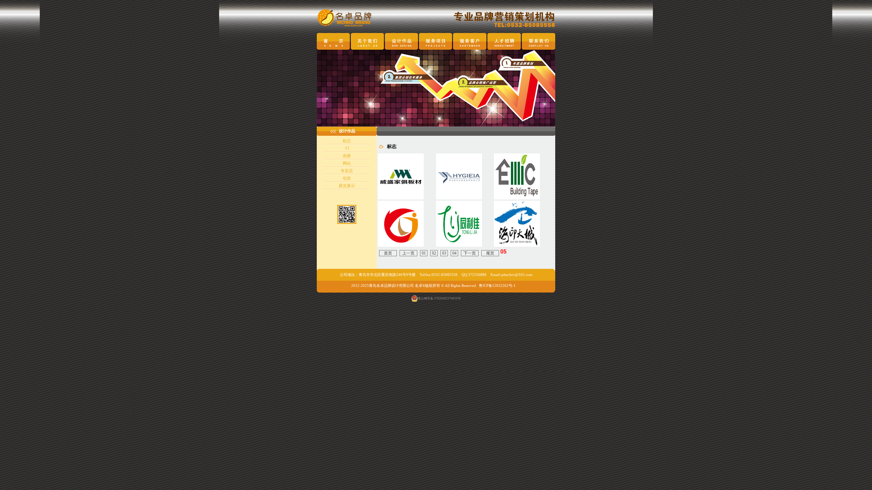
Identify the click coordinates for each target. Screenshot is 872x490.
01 (424, 253)
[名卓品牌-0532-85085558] (517, 198)
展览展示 (347, 185)
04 (454, 253)
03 (444, 253)
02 (434, 253)
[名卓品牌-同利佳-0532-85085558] (459, 245)
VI (347, 148)
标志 (347, 140)
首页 (388, 253)
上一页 (408, 253)
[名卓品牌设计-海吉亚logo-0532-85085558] (459, 198)
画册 (347, 155)
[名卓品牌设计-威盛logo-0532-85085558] (401, 198)
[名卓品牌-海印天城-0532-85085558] (517, 245)
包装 (347, 178)
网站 (347, 163)
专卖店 (347, 170)
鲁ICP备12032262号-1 (497, 285)
